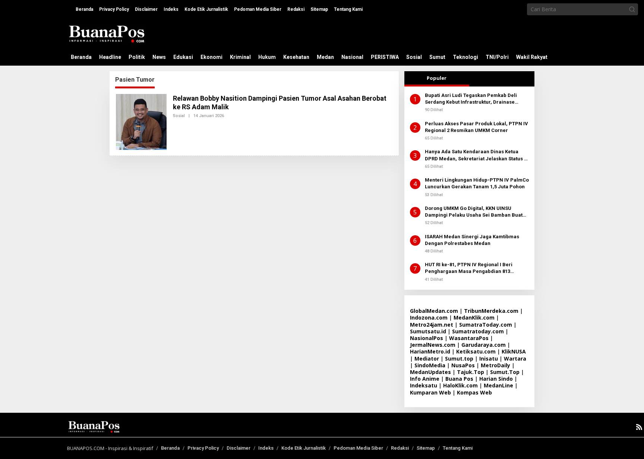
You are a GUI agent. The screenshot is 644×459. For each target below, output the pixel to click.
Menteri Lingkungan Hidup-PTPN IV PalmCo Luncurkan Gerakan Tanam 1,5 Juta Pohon (477, 183)
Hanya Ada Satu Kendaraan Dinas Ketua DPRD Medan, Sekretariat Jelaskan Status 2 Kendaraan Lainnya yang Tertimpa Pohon (476, 155)
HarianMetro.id (430, 351)
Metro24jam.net (431, 324)
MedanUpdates (430, 371)
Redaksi (400, 448)
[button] (632, 9)
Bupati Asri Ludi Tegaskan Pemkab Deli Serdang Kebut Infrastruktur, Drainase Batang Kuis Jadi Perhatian (471, 99)
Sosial (179, 115)
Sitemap (426, 448)
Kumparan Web (430, 392)
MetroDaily (495, 365)
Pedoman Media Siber (358, 448)
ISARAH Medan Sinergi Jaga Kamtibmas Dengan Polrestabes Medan (472, 240)
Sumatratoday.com (478, 331)
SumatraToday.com (485, 324)
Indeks (266, 448)
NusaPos (463, 365)
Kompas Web (474, 392)
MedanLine (498, 385)
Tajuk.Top (470, 371)
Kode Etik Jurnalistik (303, 448)
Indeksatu (423, 385)
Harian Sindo (496, 378)
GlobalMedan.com (434, 310)
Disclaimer (238, 448)
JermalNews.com (432, 344)
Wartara (515, 358)
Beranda (170, 448)
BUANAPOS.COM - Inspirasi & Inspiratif (110, 448)
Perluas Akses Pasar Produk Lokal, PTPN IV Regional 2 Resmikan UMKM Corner (476, 127)
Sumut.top (459, 358)
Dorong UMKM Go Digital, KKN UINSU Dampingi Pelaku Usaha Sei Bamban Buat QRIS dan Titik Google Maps (474, 212)
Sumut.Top (505, 371)
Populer (436, 78)
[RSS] (639, 427)
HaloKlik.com (460, 385)
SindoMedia (429, 365)
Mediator (426, 358)
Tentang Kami (458, 448)
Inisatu (488, 358)
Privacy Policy (203, 448)
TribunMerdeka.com (491, 310)
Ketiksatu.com (476, 351)
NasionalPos (426, 338)
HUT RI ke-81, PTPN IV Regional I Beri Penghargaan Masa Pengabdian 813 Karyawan (468, 268)
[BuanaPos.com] (106, 33)
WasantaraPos (469, 338)
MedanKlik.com (474, 317)
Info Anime (424, 378)
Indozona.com (429, 317)
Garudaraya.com (483, 344)
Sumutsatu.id (428, 331)
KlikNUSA (514, 351)
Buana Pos (459, 378)
